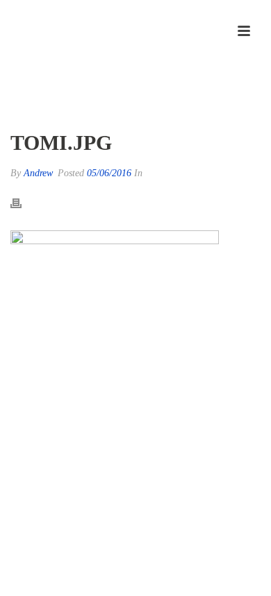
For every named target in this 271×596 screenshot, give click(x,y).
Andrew (38, 173)
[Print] (22, 202)
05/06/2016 (109, 173)
